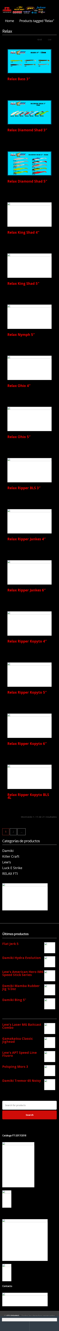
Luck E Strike (12, 867)
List (49, 39)
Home (9, 20)
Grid (39, 39)
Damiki (8, 850)
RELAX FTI (10, 873)
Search (29, 1114)
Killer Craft (10, 856)
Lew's (6, 862)
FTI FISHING (13, 1315)
